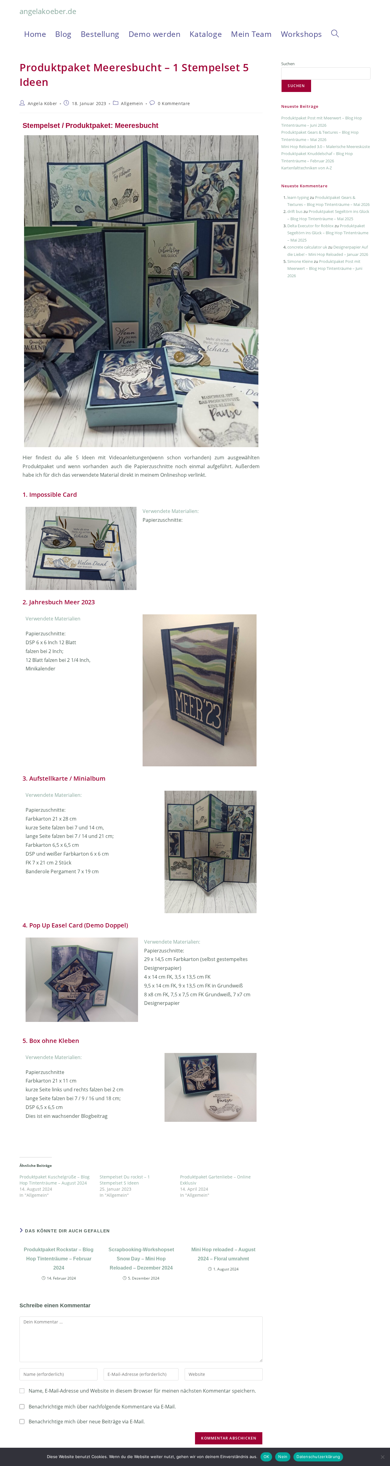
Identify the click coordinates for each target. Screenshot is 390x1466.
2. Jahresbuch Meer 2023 (59, 602)
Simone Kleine (300, 261)
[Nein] (382, 1457)
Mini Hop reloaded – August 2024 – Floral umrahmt (223, 1254)
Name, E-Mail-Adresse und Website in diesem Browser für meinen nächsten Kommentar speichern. (142, 1390)
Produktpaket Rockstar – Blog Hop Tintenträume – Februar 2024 (59, 1258)
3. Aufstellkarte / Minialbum (64, 778)
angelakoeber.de (48, 11)
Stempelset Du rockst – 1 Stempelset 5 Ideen (125, 1180)
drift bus (295, 211)
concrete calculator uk (307, 247)
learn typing (298, 197)
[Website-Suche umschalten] (335, 34)
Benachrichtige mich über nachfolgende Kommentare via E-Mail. (102, 1406)
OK (266, 1456)
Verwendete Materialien (53, 618)
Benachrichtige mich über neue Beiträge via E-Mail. (87, 1421)
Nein (282, 1456)
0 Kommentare (174, 103)
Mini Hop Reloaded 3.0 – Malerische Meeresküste (325, 146)
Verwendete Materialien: (171, 511)
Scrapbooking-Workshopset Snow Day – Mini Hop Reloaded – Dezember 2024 (141, 1258)
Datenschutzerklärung (318, 1456)
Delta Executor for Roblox (310, 225)
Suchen (288, 63)
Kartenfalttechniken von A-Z (306, 168)
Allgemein (132, 103)
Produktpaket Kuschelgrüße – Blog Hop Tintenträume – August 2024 (55, 1180)
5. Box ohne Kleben (51, 1041)
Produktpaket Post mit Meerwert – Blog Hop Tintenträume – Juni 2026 (324, 268)
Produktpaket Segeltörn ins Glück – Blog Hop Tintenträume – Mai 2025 (327, 233)
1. (26, 494)
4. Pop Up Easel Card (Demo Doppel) (75, 925)
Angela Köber (42, 103)
